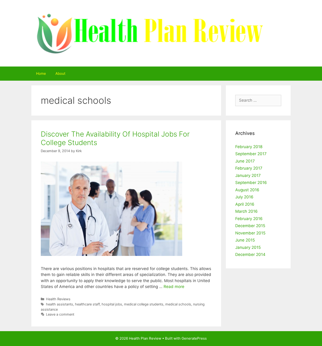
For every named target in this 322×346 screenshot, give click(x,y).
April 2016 (244, 204)
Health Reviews (58, 299)
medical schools (178, 304)
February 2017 (248, 168)
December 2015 (250, 225)
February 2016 (249, 218)
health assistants (59, 304)
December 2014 (250, 254)
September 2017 (251, 153)
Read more (174, 286)
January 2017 (248, 175)
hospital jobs (112, 304)
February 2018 (248, 146)
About (60, 73)
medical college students (143, 304)
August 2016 (247, 190)
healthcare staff (87, 304)
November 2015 (250, 233)
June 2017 (245, 161)
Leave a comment (60, 314)
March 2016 (246, 211)
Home (41, 73)
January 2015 (248, 247)
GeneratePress (194, 338)
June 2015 (245, 240)
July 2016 (244, 197)
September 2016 (251, 182)
